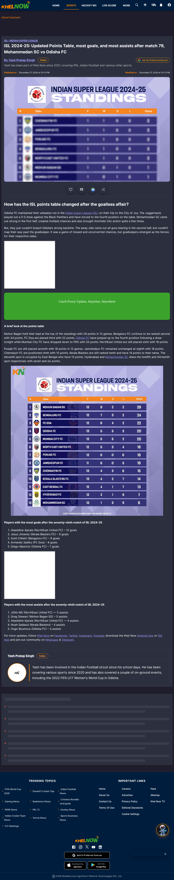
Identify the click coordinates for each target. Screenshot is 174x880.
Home (102, 788)
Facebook (60, 635)
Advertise (127, 795)
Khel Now (43, 635)
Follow (43, 60)
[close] (165, 854)
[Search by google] (136, 5)
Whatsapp (52, 639)
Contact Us (105, 801)
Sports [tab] (71, 5)
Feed (153, 788)
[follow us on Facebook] (74, 847)
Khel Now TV (158, 801)
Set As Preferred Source (155, 60)
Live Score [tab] (109, 5)
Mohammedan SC (116, 357)
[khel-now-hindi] (153, 5)
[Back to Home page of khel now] (15, 5)
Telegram (68, 639)
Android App (145, 635)
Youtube (98, 635)
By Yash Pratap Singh (19, 60)
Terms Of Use (106, 807)
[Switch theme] (145, 5)
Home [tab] (56, 5)
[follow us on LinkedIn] (100, 847)
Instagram (85, 635)
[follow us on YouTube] (93, 847)
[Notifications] (161, 5)
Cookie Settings (131, 814)
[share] (103, 189)
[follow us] (92, 189)
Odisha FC (82, 338)
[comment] (81, 189)
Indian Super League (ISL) (81, 213)
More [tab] (126, 5)
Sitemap (155, 795)
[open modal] (162, 830)
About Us (104, 795)
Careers (126, 788)
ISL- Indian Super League (21, 40)
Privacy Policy (129, 801)
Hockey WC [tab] (89, 5)
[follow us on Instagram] (81, 847)
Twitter (73, 635)
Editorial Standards (132, 807)
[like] (71, 189)
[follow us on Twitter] (87, 847)
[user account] (169, 5)
